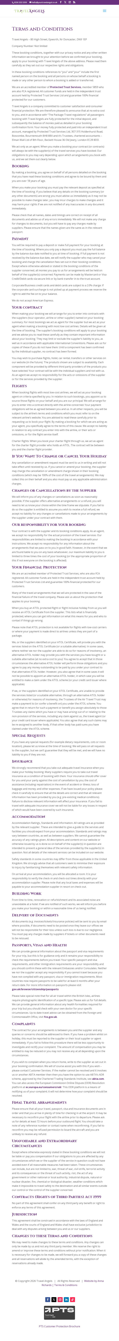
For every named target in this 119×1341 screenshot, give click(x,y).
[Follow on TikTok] (72, 1299)
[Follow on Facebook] (47, 1299)
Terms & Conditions (65, 1285)
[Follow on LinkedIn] (66, 1299)
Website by (90, 1281)
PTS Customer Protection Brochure (59, 1326)
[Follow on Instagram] (60, 1299)
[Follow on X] (53, 1299)
